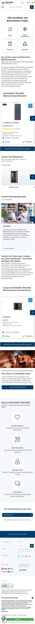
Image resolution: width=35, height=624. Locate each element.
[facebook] (22, 556)
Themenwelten (6, 542)
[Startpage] (9, 3)
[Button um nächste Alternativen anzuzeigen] (32, 118)
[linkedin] (29, 556)
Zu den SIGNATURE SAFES (17, 387)
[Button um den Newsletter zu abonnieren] (32, 546)
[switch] (3, 621)
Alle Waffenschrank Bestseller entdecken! (17, 149)
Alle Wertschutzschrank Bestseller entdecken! (17, 344)
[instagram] (19, 556)
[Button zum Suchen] (32, 7)
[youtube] (26, 556)
